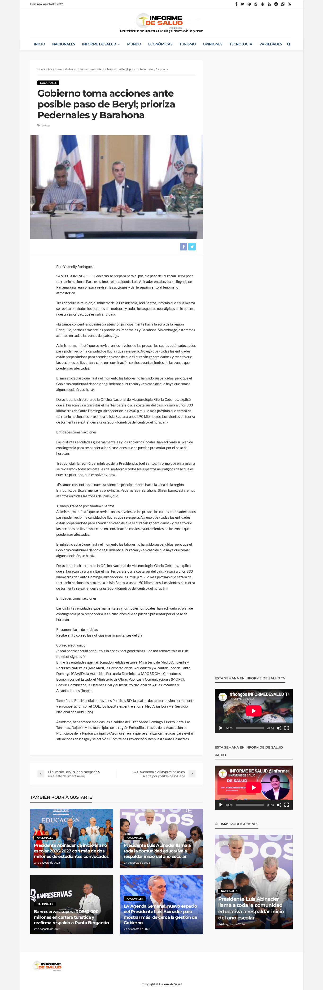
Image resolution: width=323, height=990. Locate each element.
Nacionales (63, 44)
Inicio (39, 44)
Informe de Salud (99, 44)
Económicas (160, 44)
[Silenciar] (279, 728)
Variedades (270, 44)
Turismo (187, 44)
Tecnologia (240, 44)
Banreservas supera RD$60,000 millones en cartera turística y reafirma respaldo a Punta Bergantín (71, 917)
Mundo (134, 44)
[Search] (289, 44)
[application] (254, 711)
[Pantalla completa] (286, 728)
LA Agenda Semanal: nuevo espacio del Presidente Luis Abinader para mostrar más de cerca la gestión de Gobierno (160, 914)
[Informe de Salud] (161, 23)
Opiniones (212, 44)
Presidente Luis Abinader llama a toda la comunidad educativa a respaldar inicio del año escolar (157, 851)
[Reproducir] (220, 728)
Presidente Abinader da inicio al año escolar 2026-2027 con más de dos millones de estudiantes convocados (71, 851)
